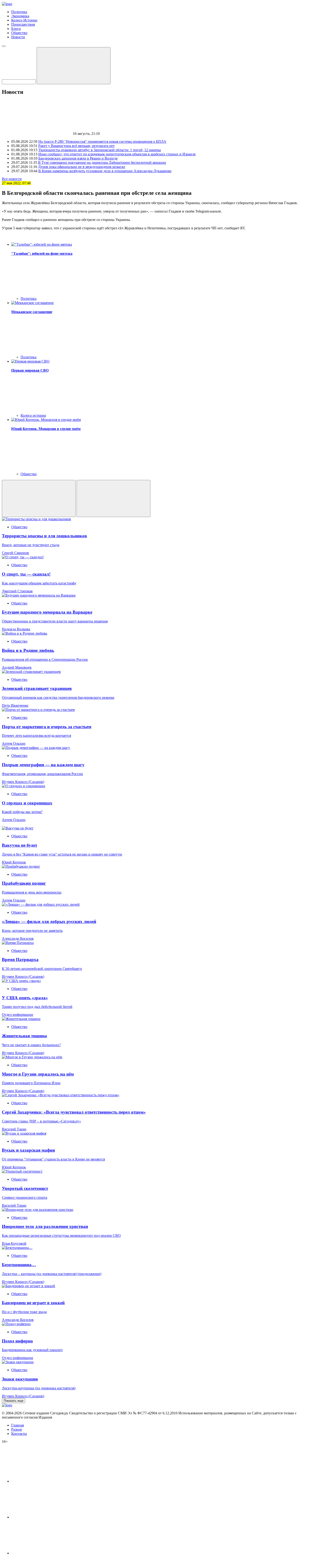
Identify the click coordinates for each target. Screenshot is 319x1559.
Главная (17, 1425)
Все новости (12, 179)
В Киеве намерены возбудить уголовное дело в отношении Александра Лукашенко (104, 171)
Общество (19, 33)
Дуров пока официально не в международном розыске (81, 167)
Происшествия (23, 24)
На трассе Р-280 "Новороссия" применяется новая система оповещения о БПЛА (102, 141)
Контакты (19, 1434)
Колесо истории (33, 415)
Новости (18, 37)
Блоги (16, 29)
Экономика (20, 16)
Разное (16, 1429)
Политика (19, 12)
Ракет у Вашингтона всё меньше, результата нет (76, 146)
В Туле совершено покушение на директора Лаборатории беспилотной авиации (102, 162)
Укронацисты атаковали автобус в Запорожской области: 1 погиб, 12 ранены (99, 150)
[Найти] (73, 65)
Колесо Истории (24, 20)
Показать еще (13, 1400)
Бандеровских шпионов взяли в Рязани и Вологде (78, 158)
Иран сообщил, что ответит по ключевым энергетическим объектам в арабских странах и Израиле (117, 154)
